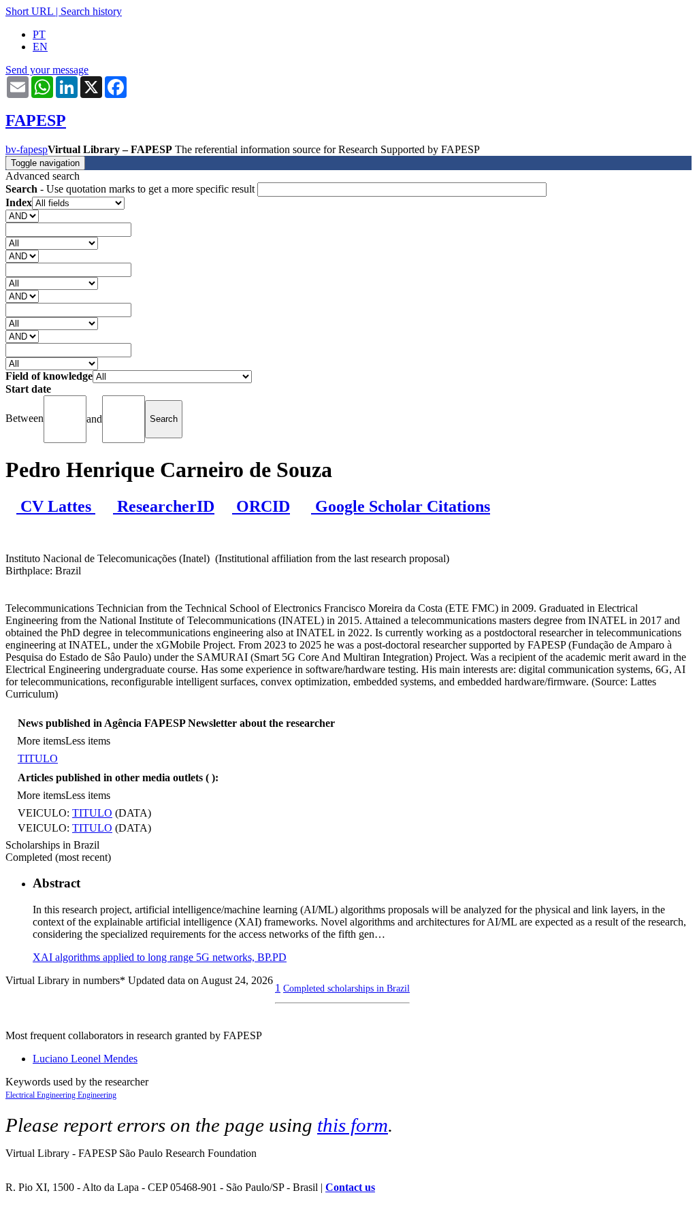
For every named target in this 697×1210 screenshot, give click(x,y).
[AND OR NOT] (22, 215)
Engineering (97, 1095)
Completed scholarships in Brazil (346, 988)
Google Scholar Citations (400, 506)
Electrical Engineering (41, 1095)
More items (41, 741)
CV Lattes (55, 506)
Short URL (29, 11)
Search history (91, 11)
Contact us (350, 1187)
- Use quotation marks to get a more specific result (131, 189)
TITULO (38, 758)
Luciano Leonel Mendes (85, 1058)
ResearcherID (163, 506)
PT (39, 34)
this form (352, 1125)
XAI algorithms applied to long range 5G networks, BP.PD (160, 957)
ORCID (261, 506)
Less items (87, 741)
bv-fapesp (26, 149)
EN (40, 46)
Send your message (46, 70)
